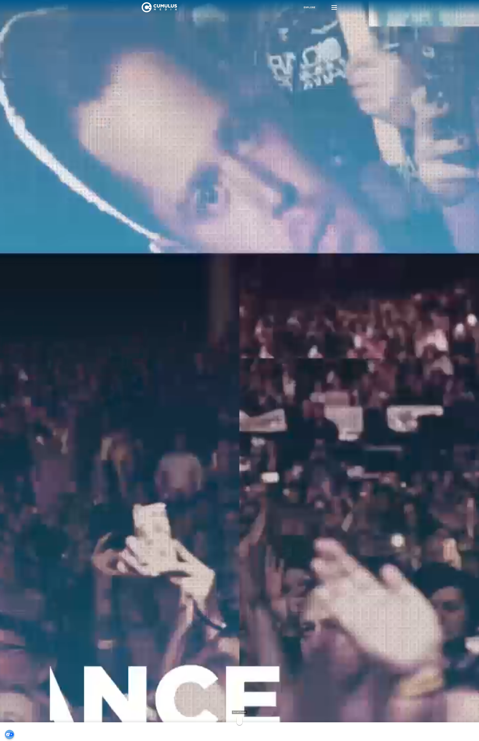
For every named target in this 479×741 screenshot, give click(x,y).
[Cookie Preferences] (9, 734)
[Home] (194, 7)
